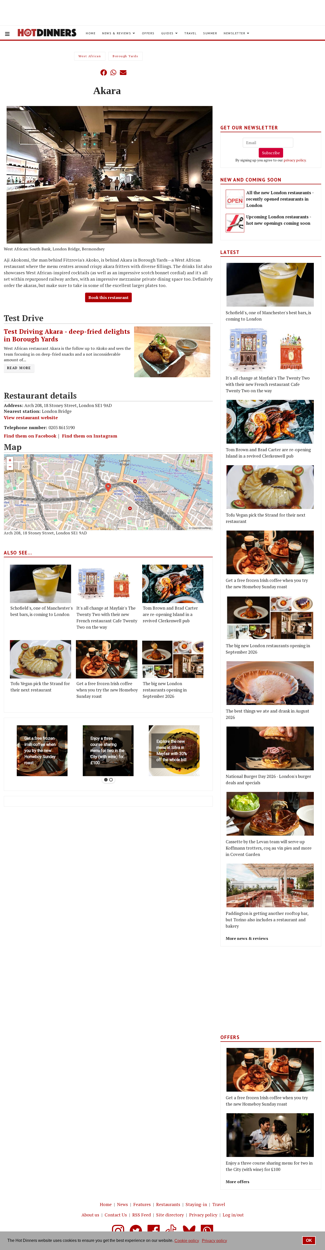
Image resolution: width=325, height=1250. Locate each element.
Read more (19, 368)
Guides (167, 33)
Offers (148, 33)
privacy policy (295, 160)
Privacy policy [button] (214, 1241)
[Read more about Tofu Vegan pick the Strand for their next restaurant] (40, 659)
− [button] (10, 466)
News (122, 1204)
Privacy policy (203, 1215)
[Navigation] (7, 34)
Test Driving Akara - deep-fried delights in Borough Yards (67, 335)
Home (90, 33)
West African (89, 56)
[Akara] (110, 175)
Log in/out (233, 1215)
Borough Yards (125, 56)
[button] (93, 72)
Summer (210, 33)
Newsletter (234, 33)
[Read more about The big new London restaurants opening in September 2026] (172, 659)
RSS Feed (141, 1215)
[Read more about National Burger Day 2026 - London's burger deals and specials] (270, 748)
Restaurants (168, 1204)
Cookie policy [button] (186, 1241)
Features (142, 1204)
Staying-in (196, 1204)
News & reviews (116, 33)
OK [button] (309, 1240)
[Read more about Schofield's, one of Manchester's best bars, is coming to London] (40, 584)
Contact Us (116, 1215)
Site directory (170, 1215)
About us (90, 1215)
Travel (190, 33)
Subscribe (271, 153)
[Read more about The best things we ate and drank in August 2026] (270, 683)
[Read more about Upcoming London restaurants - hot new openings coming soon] (235, 223)
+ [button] (10, 460)
